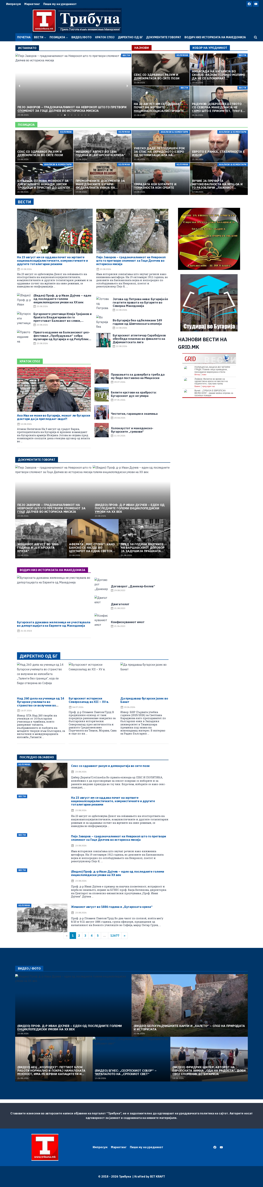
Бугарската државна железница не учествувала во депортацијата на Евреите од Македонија (53, 624)
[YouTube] (256, 4)
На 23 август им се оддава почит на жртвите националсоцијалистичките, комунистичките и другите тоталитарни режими (52, 260)
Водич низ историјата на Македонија (215, 37)
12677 (114, 935)
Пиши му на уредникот (60, 4)
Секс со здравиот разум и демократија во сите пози (110, 766)
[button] (58, 115)
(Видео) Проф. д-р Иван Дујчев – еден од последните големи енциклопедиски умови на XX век (117, 873)
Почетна (24, 37)
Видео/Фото (81, 37)
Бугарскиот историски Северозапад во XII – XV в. (89, 700)
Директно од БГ (130, 37)
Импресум (13, 4)
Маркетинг (32, 4)
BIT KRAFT (157, 1176)
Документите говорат (163, 37)
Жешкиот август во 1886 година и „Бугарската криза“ (112, 907)
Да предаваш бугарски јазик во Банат (144, 700)
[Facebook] (249, 4)
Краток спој (105, 37)
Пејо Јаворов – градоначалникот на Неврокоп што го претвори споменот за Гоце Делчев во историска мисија (131, 260)
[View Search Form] (255, 37)
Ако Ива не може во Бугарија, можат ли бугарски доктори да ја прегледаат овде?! (53, 417)
